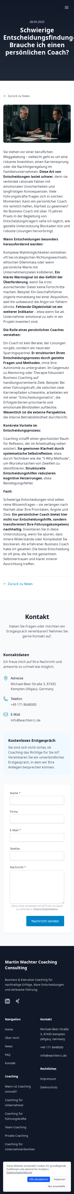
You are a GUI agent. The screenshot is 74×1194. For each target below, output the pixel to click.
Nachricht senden (45, 921)
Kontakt (10, 1063)
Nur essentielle (56, 1186)
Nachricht (18, 867)
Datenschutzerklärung (19, 1172)
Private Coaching (16, 1136)
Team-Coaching (15, 1127)
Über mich (12, 1038)
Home (9, 1029)
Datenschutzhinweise (45, 909)
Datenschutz (49, 1087)
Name (15, 793)
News (9, 1046)
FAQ (7, 1055)
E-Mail (15, 830)
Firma (14, 812)
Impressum (48, 1079)
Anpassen (59, 1179)
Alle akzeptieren (38, 1179)
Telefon (15, 849)
